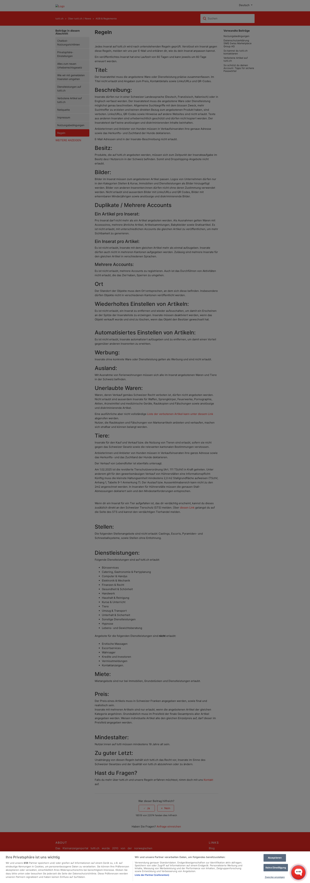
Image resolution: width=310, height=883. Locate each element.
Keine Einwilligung (276, 867)
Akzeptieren (275, 857)
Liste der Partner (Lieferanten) (152, 874)
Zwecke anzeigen (275, 877)
